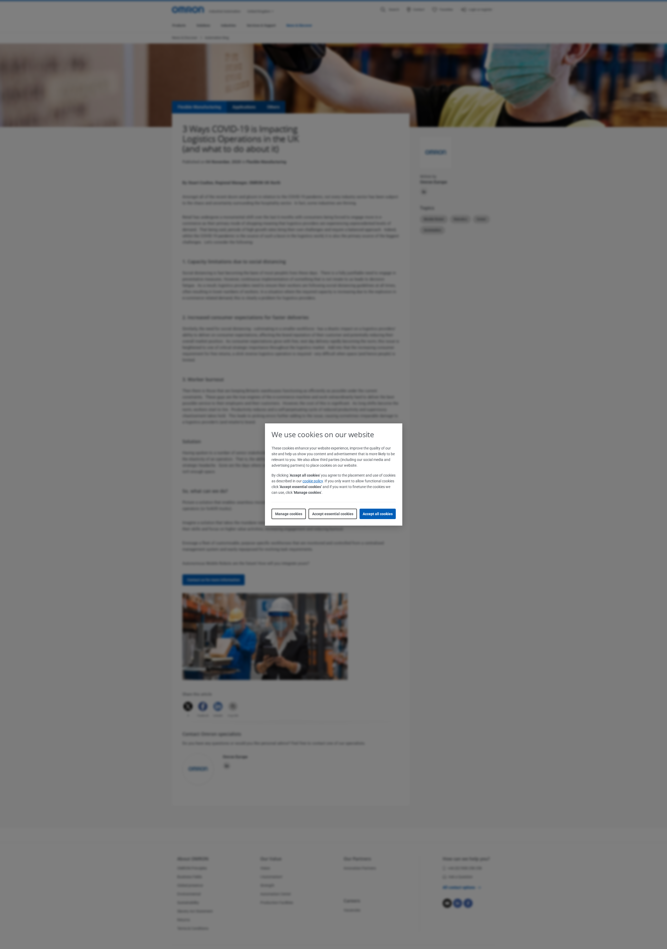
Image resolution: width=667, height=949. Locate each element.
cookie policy (312, 481)
